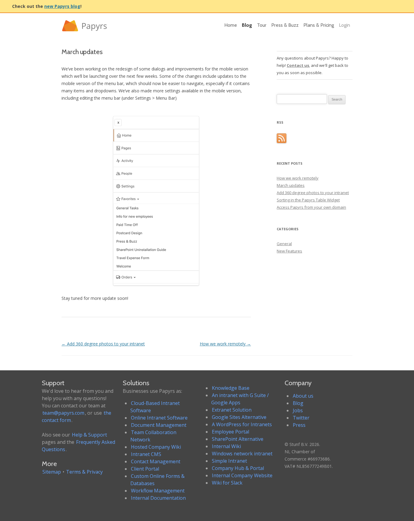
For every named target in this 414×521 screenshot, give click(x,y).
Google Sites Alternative (239, 417)
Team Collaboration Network (153, 436)
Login (344, 25)
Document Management (158, 425)
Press (299, 425)
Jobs (298, 410)
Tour (261, 25)
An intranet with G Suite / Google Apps (240, 399)
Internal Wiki (226, 446)
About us (303, 395)
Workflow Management (158, 490)
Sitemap (51, 471)
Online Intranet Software (159, 417)
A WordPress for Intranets (242, 424)
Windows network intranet (242, 453)
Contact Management (155, 461)
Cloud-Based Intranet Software (155, 407)
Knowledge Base (230, 388)
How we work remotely (225, 344)
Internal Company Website (242, 475)
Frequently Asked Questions (78, 446)
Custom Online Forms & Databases (157, 480)
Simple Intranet (229, 461)
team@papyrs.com (63, 413)
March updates (291, 185)
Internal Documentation (158, 498)
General (284, 243)
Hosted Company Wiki (156, 447)
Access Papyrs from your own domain (311, 207)
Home (230, 25)
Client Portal (145, 468)
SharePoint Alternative (237, 439)
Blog (247, 25)
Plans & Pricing (318, 25)
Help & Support (89, 434)
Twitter (301, 417)
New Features (289, 251)
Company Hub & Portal (238, 468)
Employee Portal (230, 431)
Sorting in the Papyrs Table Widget (308, 200)
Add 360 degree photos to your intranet (103, 344)
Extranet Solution (232, 409)
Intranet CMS (146, 454)
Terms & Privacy (84, 471)
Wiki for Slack (227, 482)
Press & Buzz (285, 25)
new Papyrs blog (62, 6)
